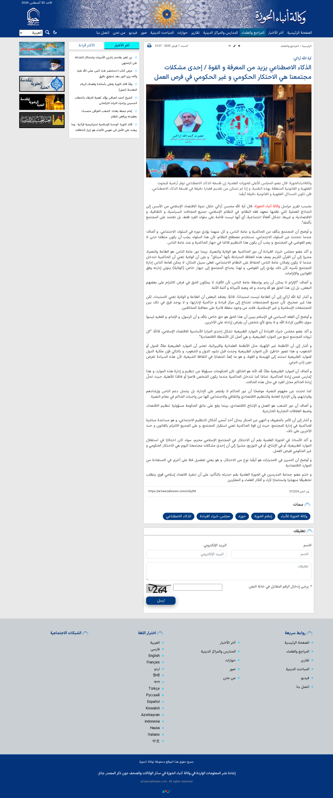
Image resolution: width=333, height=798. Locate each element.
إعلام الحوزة (263, 516)
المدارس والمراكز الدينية (220, 33)
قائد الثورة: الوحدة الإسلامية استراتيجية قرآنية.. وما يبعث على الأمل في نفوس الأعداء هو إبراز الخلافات (104, 127)
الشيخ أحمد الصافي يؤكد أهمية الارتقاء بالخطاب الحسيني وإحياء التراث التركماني (106, 101)
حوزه (242, 516)
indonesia (152, 721)
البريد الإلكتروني (215, 545)
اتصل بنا (102, 33)
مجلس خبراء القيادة (215, 516)
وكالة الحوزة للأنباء (294, 516)
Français (153, 662)
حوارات (182, 33)
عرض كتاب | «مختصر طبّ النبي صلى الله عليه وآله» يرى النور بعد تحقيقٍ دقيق (107, 74)
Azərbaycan (150, 715)
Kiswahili (153, 708)
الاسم (307, 545)
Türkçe (154, 689)
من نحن (119, 33)
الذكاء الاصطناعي (178, 516)
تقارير (195, 33)
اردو (157, 669)
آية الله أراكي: (302, 58)
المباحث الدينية (162, 33)
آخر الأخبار (276, 33)
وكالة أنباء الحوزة (267, 206)
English (154, 656)
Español (153, 702)
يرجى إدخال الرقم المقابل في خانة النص (280, 586)
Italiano (154, 735)
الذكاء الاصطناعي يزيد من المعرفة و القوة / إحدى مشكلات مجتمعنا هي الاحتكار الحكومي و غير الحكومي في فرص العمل (232, 72)
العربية (155, 643)
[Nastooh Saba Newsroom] (166, 791)
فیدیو (133, 33)
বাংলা (157, 682)
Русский (153, 695)
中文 (156, 741)
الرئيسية (306, 46)
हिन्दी (156, 675)
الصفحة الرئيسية (299, 33)
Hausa (155, 728)
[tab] (121, 45)
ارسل (161, 600)
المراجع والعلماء (252, 33)
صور (144, 33)
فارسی (155, 649)
